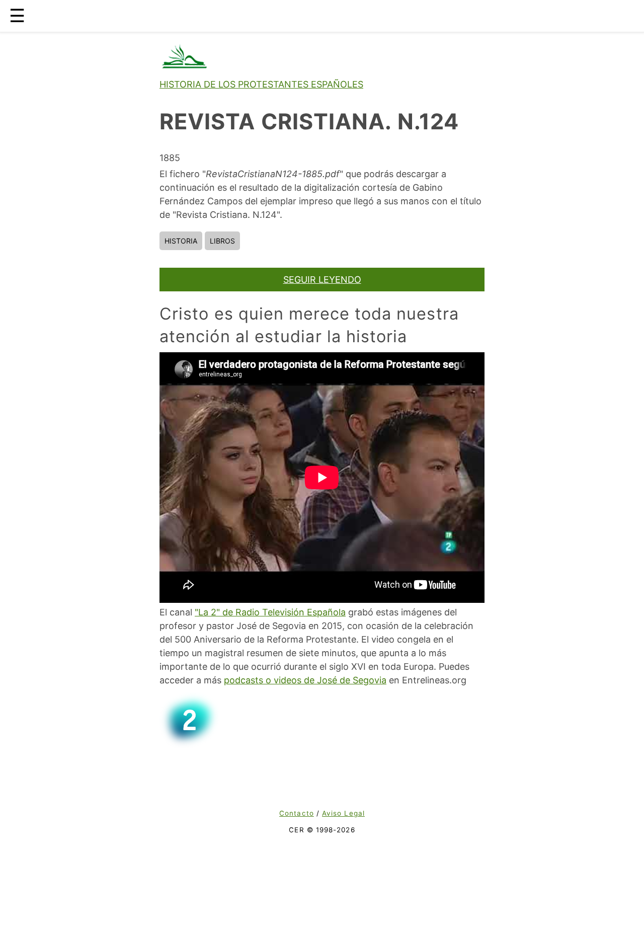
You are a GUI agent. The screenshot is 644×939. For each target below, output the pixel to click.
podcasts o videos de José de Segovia (305, 680)
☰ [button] (17, 16)
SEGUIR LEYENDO (322, 279)
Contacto (296, 813)
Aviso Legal (343, 813)
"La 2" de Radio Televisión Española (270, 612)
